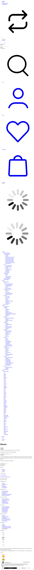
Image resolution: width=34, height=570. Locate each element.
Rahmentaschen (8, 342)
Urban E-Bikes (8, 292)
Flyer (4, 389)
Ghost (5, 391)
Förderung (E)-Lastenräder (6, 495)
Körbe (6, 339)
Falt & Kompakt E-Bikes (9, 293)
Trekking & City (6, 273)
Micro (5, 404)
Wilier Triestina (6, 431)
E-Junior (7, 298)
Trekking (7, 274)
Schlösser (7, 338)
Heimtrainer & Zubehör (9, 367)
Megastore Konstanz (5, 508)
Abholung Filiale (4, 4)
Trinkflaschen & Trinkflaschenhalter (11, 313)
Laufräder (7, 323)
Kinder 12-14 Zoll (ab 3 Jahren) (10, 257)
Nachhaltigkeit (4, 486)
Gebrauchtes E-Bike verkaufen (6, 527)
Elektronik (5, 329)
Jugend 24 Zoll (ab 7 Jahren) (10, 261)
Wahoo (5, 430)
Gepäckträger (7, 311)
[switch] (3, 566)
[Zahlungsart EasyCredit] (3, 541)
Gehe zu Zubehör (6, 306)
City (6, 275)
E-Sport (5, 282)
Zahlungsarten (4, 493)
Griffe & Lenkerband (9, 312)
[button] (18, 66)
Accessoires (7, 355)
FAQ (3, 437)
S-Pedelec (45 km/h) (8, 294)
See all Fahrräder (6, 279)
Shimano (5, 420)
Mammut (5, 401)
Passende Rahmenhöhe (5, 516)
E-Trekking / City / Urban (7, 289)
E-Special (5, 295)
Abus (4, 373)
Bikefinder (3, 1)
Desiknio (5, 386)
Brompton (5, 377)
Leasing (3, 2)
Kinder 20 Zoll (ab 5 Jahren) (10, 260)
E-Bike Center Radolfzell (5, 507)
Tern (4, 424)
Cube (4, 385)
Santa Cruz (5, 418)
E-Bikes (3, 280)
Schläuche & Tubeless (9, 326)
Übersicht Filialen (4, 487)
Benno (5, 375)
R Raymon (5, 417)
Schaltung (7, 328)
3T (4, 372)
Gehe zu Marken (6, 371)
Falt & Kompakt (8, 277)
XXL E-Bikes (8, 297)
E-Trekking (7, 290)
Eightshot (5, 387)
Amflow (5, 374)
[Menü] (4, 561)
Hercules (5, 393)
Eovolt (5, 388)
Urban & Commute (8, 276)
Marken (3, 370)
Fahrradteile (5, 322)
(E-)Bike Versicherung (5, 503)
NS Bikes (5, 407)
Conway (5, 383)
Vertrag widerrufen (4, 528)
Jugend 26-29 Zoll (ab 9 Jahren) (10, 262)
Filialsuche (3, 40)
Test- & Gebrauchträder (7, 278)
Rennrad (7, 267)
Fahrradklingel (8, 314)
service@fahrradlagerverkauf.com (5, 476)
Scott (4, 419)
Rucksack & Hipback (9, 344)
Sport (4, 264)
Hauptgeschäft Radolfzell (5, 506)
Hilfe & (4, 525)
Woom (5, 433)
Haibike (5, 392)
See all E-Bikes (6, 304)
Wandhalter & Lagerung (9, 320)
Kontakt (3, 485)
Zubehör (3, 305)
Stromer (5, 421)
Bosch (5, 376)
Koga (4, 398)
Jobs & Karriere (4, 484)
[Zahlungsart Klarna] (3, 543)
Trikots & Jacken (8, 352)
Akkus (7, 335)
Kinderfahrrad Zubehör (9, 345)
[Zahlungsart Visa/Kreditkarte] (3, 534)
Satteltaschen (7, 340)
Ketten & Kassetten (8, 327)
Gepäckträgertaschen (9, 341)
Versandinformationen (5, 3)
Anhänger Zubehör (8, 361)
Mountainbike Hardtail (9, 265)
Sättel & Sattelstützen (9, 324)
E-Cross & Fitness (8, 288)
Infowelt (3, 436)
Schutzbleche (7, 309)
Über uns (3, 483)
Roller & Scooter (8, 263)
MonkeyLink (6, 406)
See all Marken (6, 434)
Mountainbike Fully (8, 266)
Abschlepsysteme (8, 359)
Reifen (7, 325)
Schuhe (7, 351)
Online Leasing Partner (5, 498)
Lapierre (5, 400)
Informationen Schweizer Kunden (7, 494)
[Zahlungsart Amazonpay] (3, 536)
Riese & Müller (6, 415)
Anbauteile (5, 307)
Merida (5, 403)
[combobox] (4, 46)
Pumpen (7, 321)
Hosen (6, 353)
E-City (7, 291)
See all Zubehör (6, 369)
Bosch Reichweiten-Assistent (6, 518)
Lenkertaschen (8, 343)
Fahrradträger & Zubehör (9, 357)
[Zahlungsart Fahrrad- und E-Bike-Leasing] (3, 546)
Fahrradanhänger (8, 360)
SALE (3, 435)
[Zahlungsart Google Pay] (3, 539)
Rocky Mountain (6, 416)
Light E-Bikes (8, 296)
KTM (4, 399)
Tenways (5, 423)
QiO (4, 414)
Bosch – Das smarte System (6, 519)
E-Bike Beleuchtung (8, 330)
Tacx (4, 422)
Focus (5, 390)
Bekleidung (5, 346)
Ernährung (7, 368)
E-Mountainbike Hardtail (9, 283)
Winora (5, 432)
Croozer (5, 384)
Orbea (5, 408)
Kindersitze (7, 358)
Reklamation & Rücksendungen (6, 526)
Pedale (7, 308)
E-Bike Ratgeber (4, 517)
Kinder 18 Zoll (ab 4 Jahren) (10, 259)
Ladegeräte (7, 336)
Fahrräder (3, 251)
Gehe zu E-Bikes (6, 281)
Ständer (7, 310)
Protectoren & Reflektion (9, 354)
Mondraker (5, 405)
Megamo (5, 402)
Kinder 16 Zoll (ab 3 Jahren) (10, 258)
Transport (5, 356)
